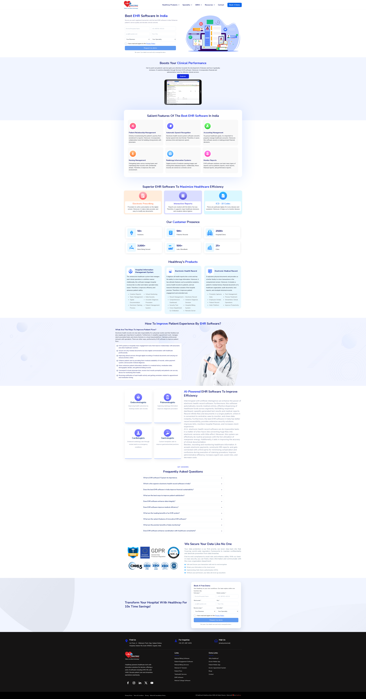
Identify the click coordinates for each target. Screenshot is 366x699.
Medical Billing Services (182, 665)
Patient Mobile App (214, 665)
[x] (146, 683)
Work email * (197, 600)
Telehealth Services (181, 674)
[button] (183, 478)
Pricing (147, 695)
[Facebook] (128, 683)
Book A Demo (234, 5)
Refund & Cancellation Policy (157, 695)
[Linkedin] (140, 683)
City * (218, 600)
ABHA (197, 5)
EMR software (179, 677)
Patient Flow (178, 671)
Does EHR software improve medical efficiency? (160, 507)
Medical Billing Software (182, 658)
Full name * (197, 593)
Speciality (186, 5)
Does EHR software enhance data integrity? (159, 501)
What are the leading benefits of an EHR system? (161, 513)
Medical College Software (182, 680)
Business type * (198, 608)
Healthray (238, 695)
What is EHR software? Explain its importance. (160, 478)
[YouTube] (152, 683)
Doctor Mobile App (214, 661)
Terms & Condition (139, 695)
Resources (209, 5)
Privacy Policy (150, 44)
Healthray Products (169, 5)
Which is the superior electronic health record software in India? (167, 484)
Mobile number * (221, 593)
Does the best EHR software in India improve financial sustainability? (168, 489)
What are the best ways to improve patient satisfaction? (163, 495)
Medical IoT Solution (181, 668)
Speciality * (220, 608)
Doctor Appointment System (217, 668)
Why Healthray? (214, 658)
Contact (221, 5)
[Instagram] (134, 683)
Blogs (210, 671)
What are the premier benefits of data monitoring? (161, 525)
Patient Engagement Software (184, 661)
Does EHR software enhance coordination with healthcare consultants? (169, 531)
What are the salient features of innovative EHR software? (164, 519)
